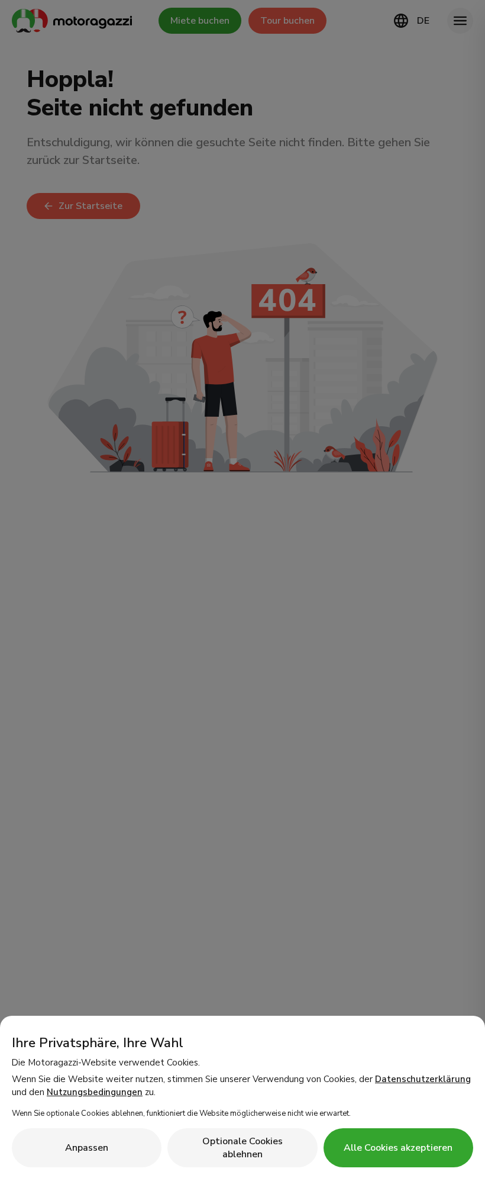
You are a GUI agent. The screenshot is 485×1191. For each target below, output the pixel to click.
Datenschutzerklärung (423, 1079)
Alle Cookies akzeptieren (398, 1147)
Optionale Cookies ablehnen (242, 1148)
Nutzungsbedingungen (95, 1092)
